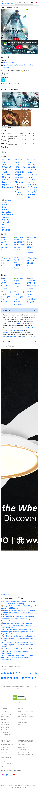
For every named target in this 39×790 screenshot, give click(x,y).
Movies (9, 7)
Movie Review (6, 735)
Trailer (4, 719)
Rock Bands (22, 722)
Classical (21, 719)
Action (5, 63)
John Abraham (17, 324)
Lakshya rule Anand (26, 328)
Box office (5, 732)
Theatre (4, 730)
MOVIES (4, 708)
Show (3, 761)
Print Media (5, 747)
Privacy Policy (23, 750)
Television (6, 758)
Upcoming (5, 712)
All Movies (5, 722)
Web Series (5, 727)
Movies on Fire (6, 714)
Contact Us (22, 747)
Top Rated (5, 717)
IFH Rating (4, 73)
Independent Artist (25, 712)
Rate (12, 77)
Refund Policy (23, 752)
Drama (11, 63)
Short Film (5, 725)
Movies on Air (6, 766)
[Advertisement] (19, 573)
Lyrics (30, 136)
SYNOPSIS (6, 310)
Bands (20, 725)
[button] (36, 2)
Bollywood (22, 714)
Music (20, 708)
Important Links (25, 741)
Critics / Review (8, 346)
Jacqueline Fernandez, (11, 336)
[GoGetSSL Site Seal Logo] (19, 697)
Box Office (6, 341)
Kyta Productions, (9, 65)
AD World (5, 741)
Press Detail (6, 752)
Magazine (5, 750)
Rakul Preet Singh (28, 336)
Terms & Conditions (25, 755)
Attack (16, 7)
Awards (4, 737)
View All (30, 89)
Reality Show (6, 764)
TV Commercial (7, 744)
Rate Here (4, 77)
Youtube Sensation (25, 717)
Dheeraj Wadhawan (17, 330)
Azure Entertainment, (24, 65)
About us (21, 744)
